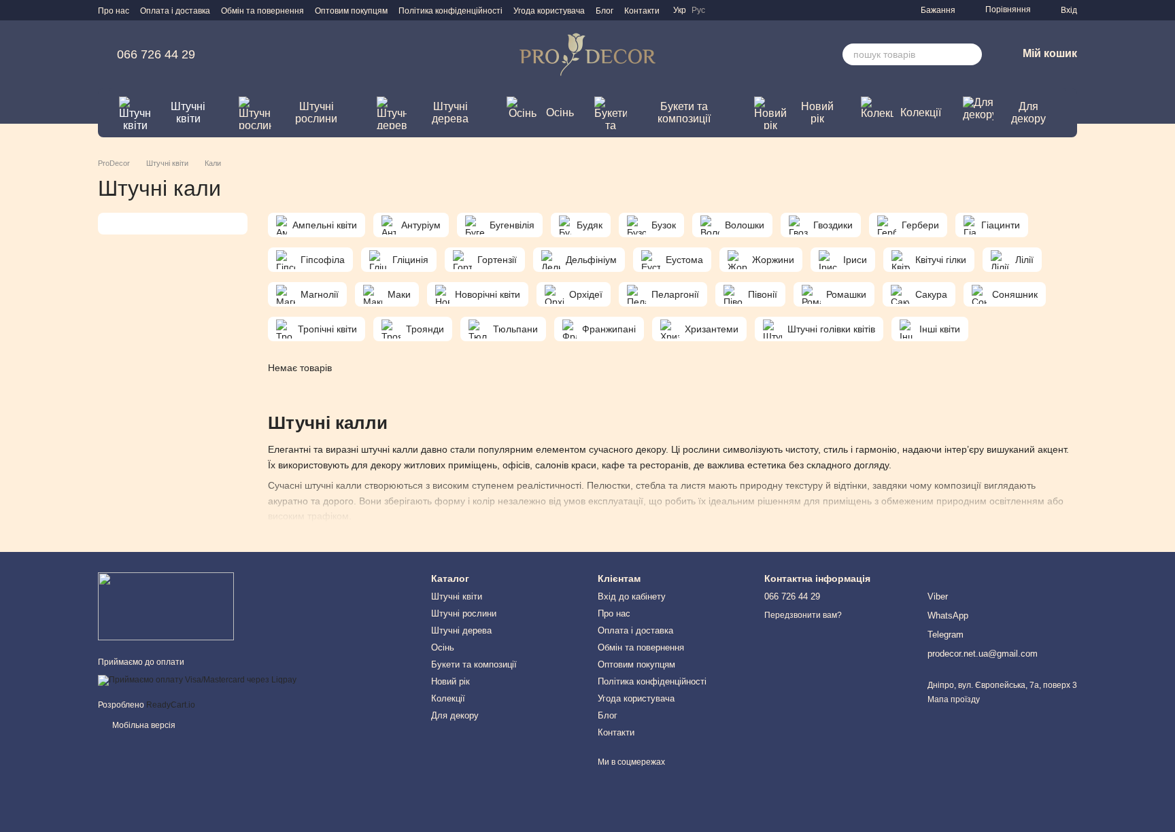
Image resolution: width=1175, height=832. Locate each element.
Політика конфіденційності (450, 11)
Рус (698, 10)
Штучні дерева (450, 112)
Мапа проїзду (953, 699)
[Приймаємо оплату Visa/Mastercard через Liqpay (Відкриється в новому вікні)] (197, 679)
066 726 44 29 (156, 54)
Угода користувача (549, 11)
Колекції (920, 112)
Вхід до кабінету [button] (632, 596)
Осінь (560, 112)
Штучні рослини (316, 112)
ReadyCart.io (170, 705)
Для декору (1028, 112)
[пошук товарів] (971, 54)
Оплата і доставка (175, 11)
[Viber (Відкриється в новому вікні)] (885, 10)
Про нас (113, 11)
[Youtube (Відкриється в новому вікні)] (869, 10)
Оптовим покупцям (351, 11)
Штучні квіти (188, 112)
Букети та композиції (684, 112)
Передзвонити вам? (803, 615)
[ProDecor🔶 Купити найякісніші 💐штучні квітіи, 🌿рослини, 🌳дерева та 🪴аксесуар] (166, 605)
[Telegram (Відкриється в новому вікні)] (852, 10)
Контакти (642, 11)
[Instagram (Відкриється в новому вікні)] (820, 10)
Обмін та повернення (262, 11)
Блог (604, 11)
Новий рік (817, 112)
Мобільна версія (142, 725)
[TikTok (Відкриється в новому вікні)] (836, 10)
